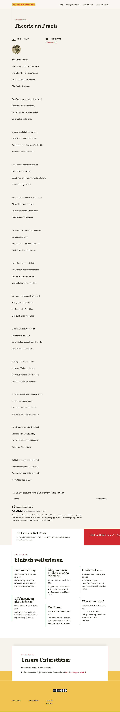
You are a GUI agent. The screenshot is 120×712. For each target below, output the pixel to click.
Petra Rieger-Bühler (93, 574)
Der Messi (54, 607)
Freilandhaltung (25, 570)
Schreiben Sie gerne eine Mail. (75, 672)
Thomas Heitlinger (25, 574)
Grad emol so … (92, 570)
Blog (61, 5)
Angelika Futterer (92, 606)
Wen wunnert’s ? (93, 602)
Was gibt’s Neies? (73, 5)
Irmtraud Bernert (58, 580)
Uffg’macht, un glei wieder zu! (24, 600)
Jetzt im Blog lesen (100, 535)
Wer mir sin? (88, 5)
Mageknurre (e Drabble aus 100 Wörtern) (58, 573)
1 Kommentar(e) (51, 43)
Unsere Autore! (102, 5)
